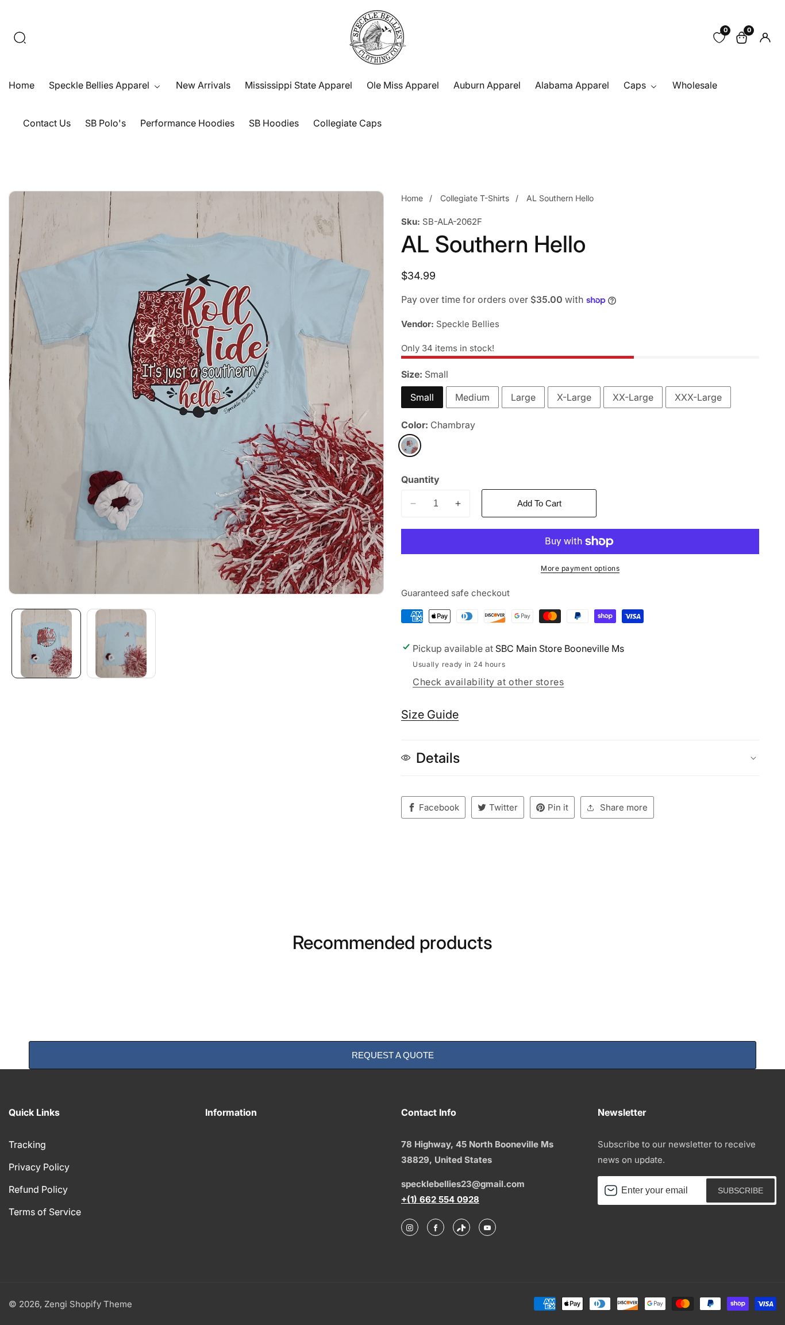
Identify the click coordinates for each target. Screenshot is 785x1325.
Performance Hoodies (187, 123)
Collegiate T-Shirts (474, 198)
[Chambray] (409, 445)
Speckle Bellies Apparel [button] (100, 85)
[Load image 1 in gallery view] (46, 643)
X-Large (574, 397)
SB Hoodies (274, 123)
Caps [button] (636, 85)
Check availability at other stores (488, 682)
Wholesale (694, 85)
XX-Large (633, 397)
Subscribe (740, 1190)
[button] (20, 37)
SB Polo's (105, 123)
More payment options (580, 568)
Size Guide (430, 714)
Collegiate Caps (347, 123)
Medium (472, 397)
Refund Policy (38, 1189)
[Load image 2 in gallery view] (121, 643)
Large (523, 397)
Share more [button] (624, 807)
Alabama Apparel (572, 85)
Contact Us (47, 123)
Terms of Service (45, 1212)
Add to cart (539, 503)
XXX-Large (698, 397)
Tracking (27, 1144)
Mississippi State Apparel (298, 85)
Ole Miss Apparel (403, 85)
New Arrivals (203, 85)
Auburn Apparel (487, 85)
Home (21, 85)
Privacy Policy (39, 1167)
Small (422, 397)
